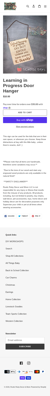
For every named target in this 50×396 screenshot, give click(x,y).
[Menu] (45, 6)
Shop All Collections (14, 256)
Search (9, 248)
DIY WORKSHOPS (14, 241)
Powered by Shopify (38, 387)
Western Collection (14, 321)
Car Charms (11, 277)
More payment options (25, 127)
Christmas (10, 285)
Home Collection (13, 299)
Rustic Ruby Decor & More (20, 387)
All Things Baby (13, 263)
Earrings (9, 292)
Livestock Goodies (14, 306)
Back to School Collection (17, 270)
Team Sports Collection (16, 314)
